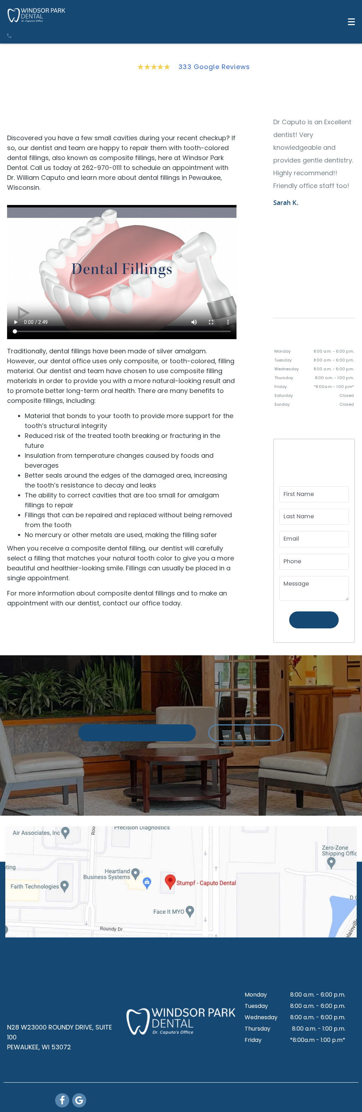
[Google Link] (80, 1100)
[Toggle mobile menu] (351, 21)
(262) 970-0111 (40, 36)
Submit (314, 632)
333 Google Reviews (214, 67)
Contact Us (246, 758)
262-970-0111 (39, 1010)
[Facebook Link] (63, 1100)
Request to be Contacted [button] (137, 758)
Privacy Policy (300, 1105)
